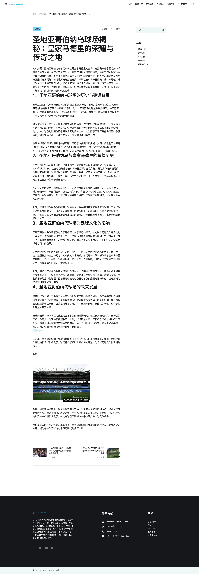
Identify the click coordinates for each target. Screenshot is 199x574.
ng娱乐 (56, 570)
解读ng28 (139, 4)
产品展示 (150, 4)
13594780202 (111, 531)
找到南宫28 (182, 4)
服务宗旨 (170, 4)
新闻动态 (160, 4)
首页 (130, 4)
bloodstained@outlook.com (117, 522)
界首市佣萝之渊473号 (114, 526)
